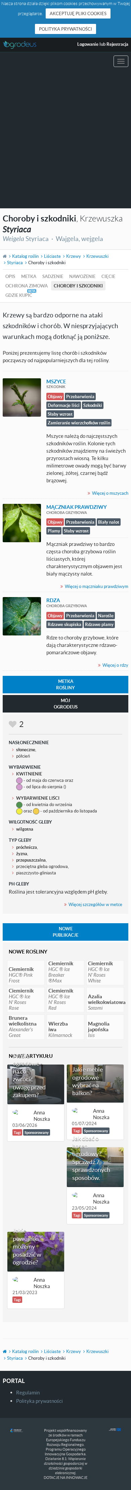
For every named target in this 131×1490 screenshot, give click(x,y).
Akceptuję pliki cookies (78, 13)
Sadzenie (52, 276)
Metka (28, 276)
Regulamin (28, 1392)
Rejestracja (117, 44)
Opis (10, 276)
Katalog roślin (25, 256)
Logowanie (87, 44)
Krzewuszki (97, 256)
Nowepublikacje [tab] (65, 932)
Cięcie (108, 276)
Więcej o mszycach (110, 493)
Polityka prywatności (65, 29)
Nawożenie (82, 276)
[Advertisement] (65, 139)
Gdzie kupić (18, 295)
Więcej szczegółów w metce (95, 904)
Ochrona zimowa (26, 285)
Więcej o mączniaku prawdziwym (96, 586)
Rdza (53, 600)
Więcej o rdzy (115, 665)
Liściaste (52, 256)
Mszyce (56, 381)
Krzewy (73, 256)
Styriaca (15, 262)
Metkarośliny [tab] (65, 684)
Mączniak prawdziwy (76, 507)
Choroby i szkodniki (78, 285)
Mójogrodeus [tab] (66, 703)
